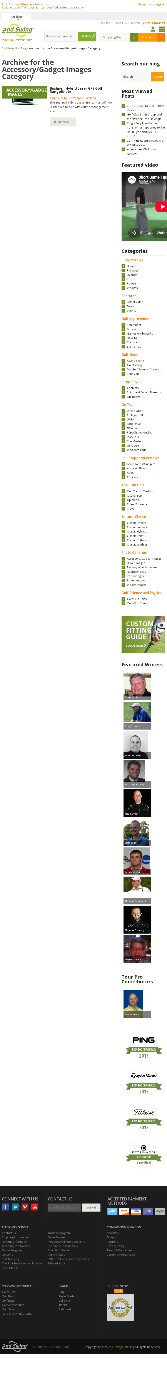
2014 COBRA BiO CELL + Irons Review (145, 108)
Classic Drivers (136, 523)
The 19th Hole (133, 485)
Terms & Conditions (119, 1250)
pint (25, 1207)
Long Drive (134, 424)
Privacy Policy (116, 1246)
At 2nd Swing (135, 361)
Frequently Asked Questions (66, 1242)
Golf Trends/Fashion (140, 491)
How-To (132, 338)
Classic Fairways (138, 527)
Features (129, 295)
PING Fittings (10, 1268)
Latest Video (135, 302)
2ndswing (16, 16)
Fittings (111, 1237)
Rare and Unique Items (17, 1314)
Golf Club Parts (137, 599)
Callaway (65, 1300)
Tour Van (133, 374)
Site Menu (162, 29)
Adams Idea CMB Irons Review (142, 151)
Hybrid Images (136, 572)
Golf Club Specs (137, 603)
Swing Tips (134, 346)
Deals (131, 306)
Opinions (133, 500)
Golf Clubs (9, 1292)
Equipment (134, 325)
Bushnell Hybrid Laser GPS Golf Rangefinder (76, 90)
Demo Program (12, 1250)
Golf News (130, 354)
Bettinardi (65, 1309)
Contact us (9, 1233)
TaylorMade (67, 1296)
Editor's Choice (134, 516)
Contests (133, 388)
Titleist (63, 1305)
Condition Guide (58, 1250)
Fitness (131, 329)
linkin (15, 1207)
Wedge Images (137, 585)
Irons (130, 279)
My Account (153, 29)
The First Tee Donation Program (22, 1263)
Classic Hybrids (137, 531)
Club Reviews (132, 260)
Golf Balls (8, 1296)
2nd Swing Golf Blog (121, 1347)
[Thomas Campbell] (137, 885)
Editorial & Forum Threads (144, 392)
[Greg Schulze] (137, 712)
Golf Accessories (13, 1305)
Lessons (7, 1255)
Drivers (132, 266)
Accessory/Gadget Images (144, 559)
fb (5, 1207)
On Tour (128, 404)
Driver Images (136, 563)
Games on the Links (140, 333)
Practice (132, 342)
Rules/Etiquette (137, 504)
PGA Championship (139, 432)
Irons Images (135, 576)
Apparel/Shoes (137, 468)
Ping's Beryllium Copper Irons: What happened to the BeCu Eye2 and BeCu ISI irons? (146, 129)
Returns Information (15, 1242)
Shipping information (16, 1237)
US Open (133, 445)
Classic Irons (135, 536)
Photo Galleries (134, 552)
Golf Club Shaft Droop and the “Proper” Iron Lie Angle (144, 116)
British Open (135, 411)
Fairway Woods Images (142, 567)
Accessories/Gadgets (141, 464)
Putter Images (136, 580)
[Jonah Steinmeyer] (137, 771)
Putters (132, 283)
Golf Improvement (137, 318)
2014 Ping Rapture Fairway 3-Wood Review (146, 143)
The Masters (135, 441)
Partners (112, 1242)
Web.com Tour (136, 450)
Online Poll (134, 396)
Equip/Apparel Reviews (140, 457)
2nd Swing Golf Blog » (15, 48)
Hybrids (132, 275)
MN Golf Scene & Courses (144, 369)
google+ (5, 1213)
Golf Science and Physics (142, 592)
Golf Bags (8, 1300)
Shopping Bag (112, 37)
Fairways (133, 270)
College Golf (135, 415)
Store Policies (56, 1237)
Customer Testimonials (63, 1246)
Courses (132, 477)
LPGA (130, 419)
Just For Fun (134, 495)
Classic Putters (136, 540)
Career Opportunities (121, 1255)
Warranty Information (16, 1246)
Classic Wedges (137, 544)
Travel (131, 509)
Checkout (148, 37)
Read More (62, 122)
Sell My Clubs (56, 1255)
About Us (113, 1233)
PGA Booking (10, 1259)
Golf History (135, 365)
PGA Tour (133, 437)
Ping (61, 1292)
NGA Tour (133, 428)
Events (131, 311)
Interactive (131, 381)
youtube (34, 1207)
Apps (130, 473)
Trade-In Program (59, 1233)
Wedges (132, 288)
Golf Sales (9, 1309)
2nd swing (18, 32)
